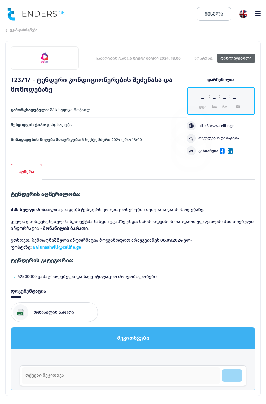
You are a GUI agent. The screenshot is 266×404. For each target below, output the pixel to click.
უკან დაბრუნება (23, 30)
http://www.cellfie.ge (216, 125)
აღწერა (26, 171)
